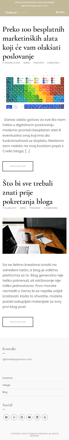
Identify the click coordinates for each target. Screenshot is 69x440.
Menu (61, 12)
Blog (5, 392)
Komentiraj (53, 62)
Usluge (6, 385)
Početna (7, 378)
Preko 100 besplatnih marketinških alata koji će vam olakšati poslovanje (33, 42)
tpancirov (38, 62)
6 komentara (50, 208)
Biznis (27, 62)
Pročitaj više (17, 166)
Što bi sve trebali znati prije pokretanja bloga (28, 192)
